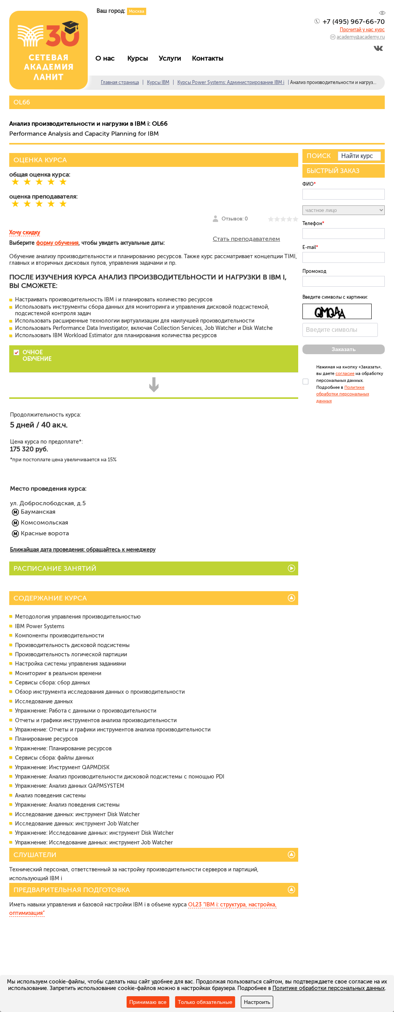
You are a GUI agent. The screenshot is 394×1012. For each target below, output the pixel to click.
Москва (136, 11)
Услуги (172, 58)
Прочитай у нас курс (362, 29)
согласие (345, 373)
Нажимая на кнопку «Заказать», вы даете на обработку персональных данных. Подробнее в (349, 384)
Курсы (139, 58)
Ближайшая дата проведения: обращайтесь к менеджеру (82, 549)
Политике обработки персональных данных (342, 394)
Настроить (257, 1002)
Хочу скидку (24, 232)
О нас (107, 58)
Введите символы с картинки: (335, 297)
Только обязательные (205, 1002)
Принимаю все (148, 1002)
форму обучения (57, 243)
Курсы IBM (158, 82)
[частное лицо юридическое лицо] (343, 210)
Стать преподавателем (246, 238)
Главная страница (120, 82)
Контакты (209, 58)
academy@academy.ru (361, 37)
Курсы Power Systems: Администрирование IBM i (230, 82)
